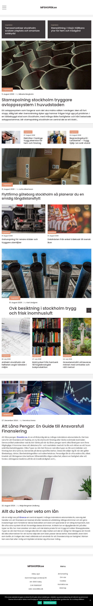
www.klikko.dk (38, 589)
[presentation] (88, 310)
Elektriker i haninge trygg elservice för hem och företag (33, 140)
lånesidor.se (22, 437)
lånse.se (22, 517)
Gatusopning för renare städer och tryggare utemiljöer (20, 241)
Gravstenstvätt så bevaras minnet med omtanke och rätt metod (77, 364)
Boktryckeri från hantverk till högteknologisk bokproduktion (45, 364)
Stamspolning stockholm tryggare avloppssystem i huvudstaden (37, 102)
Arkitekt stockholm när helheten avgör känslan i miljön (14, 364)
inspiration (8, 25)
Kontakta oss (63, 584)
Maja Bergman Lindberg (29, 505)
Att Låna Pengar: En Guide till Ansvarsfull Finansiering (43, 428)
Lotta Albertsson (26, 189)
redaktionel (7, 414)
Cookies (63, 581)
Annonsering (63, 574)
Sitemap (63, 588)
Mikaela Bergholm (26, 94)
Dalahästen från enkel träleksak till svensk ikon (69, 241)
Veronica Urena (28, 420)
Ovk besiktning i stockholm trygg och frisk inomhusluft (42, 311)
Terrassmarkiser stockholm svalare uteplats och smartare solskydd (22, 31)
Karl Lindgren (32, 302)
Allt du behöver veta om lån (30, 511)
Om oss (63, 577)
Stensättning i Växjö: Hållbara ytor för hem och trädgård (67, 29)
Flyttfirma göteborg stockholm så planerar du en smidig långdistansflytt (43, 196)
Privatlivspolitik (49, 603)
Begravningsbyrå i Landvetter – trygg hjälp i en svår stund (80, 140)
